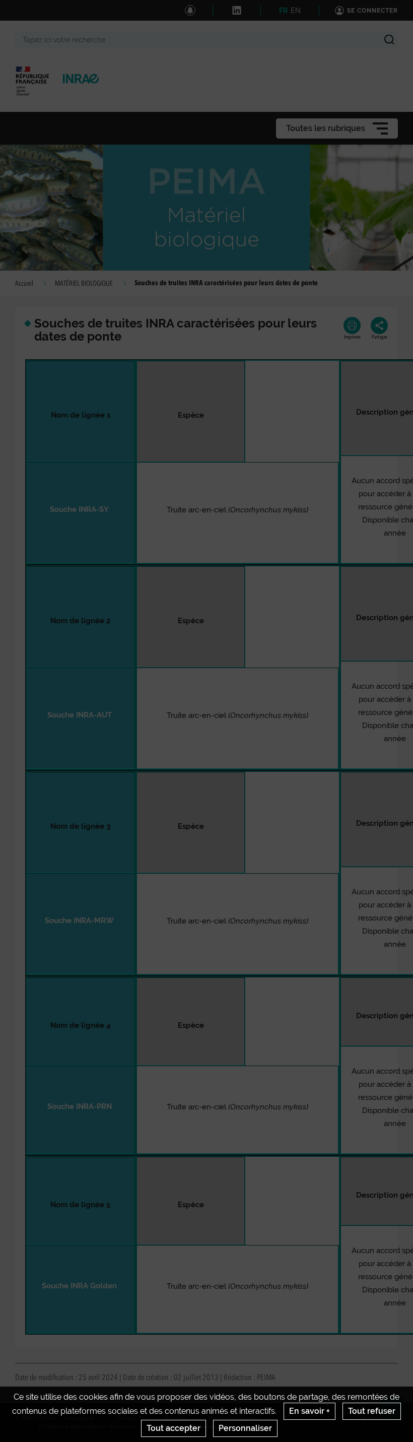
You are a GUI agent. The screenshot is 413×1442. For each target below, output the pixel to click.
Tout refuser (371, 1411)
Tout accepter (173, 1428)
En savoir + (309, 1411)
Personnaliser (245, 1428)
